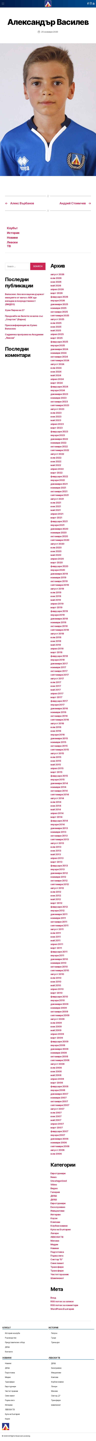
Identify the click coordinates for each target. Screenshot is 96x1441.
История (13, 233)
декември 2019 (59, 573)
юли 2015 (55, 757)
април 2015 (56, 768)
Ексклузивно (57, 1207)
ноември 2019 (58, 577)
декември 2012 (59, 873)
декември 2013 (59, 828)
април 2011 (56, 944)
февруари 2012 (59, 906)
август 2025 (57, 319)
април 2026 (57, 289)
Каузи (53, 1218)
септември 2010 (59, 970)
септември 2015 (59, 749)
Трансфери (57, 1267)
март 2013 (56, 862)
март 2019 (56, 607)
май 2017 (55, 689)
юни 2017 (55, 686)
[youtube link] (93, 3)
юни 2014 (55, 805)
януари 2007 (57, 1135)
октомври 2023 (59, 401)
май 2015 (55, 764)
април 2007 (57, 1124)
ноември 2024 (58, 353)
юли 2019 (55, 592)
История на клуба (12, 1333)
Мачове (54, 1240)
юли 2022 (55, 457)
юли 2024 (56, 368)
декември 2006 (59, 1139)
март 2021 (56, 517)
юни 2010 (55, 981)
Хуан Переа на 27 (14, 310)
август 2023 (57, 409)
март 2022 (56, 472)
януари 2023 (57, 435)
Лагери (54, 1233)
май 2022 (55, 465)
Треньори (55, 1342)
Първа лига (56, 1255)
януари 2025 (57, 345)
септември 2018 (59, 630)
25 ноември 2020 (49, 32)
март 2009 (56, 1037)
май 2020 (55, 555)
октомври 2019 (59, 581)
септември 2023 (59, 405)
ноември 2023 (58, 398)
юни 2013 (55, 850)
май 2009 (55, 1030)
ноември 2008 (58, 1052)
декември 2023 (59, 394)
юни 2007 (56, 1116)
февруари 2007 (59, 1131)
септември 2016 (59, 719)
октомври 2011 (58, 921)
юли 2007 (56, 1112)
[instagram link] (91, 3)
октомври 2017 (59, 671)
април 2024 (57, 379)
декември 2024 (59, 349)
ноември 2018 (58, 622)
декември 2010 (59, 959)
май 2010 (55, 985)
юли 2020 (56, 547)
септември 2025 (59, 315)
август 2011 (57, 929)
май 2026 (55, 285)
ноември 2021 (58, 487)
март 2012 (56, 903)
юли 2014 (55, 802)
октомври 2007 (59, 1101)
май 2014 (55, 809)
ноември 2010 (58, 963)
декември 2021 (59, 484)
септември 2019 (59, 585)
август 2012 (57, 888)
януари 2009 (57, 1045)
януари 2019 (57, 615)
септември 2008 (59, 1060)
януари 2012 (57, 910)
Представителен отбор (15, 1342)
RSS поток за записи (62, 1301)
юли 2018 (55, 637)
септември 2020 (59, 540)
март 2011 (56, 948)
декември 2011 (59, 914)
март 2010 (56, 993)
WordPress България (62, 1309)
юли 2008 (56, 1067)
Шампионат (57, 1278)
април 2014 (56, 813)
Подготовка (57, 1252)
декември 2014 (59, 783)
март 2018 (56, 652)
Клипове (55, 1222)
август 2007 (57, 1109)
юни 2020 (56, 551)
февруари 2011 (59, 951)
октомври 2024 (59, 356)
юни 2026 (55, 282)
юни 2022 (55, 461)
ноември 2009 (58, 1008)
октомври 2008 (59, 1056)
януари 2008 (57, 1090)
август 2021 (57, 499)
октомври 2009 (59, 1011)
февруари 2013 (59, 865)
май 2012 (55, 899)
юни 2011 (55, 936)
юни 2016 (55, 731)
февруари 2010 (59, 996)
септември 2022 (59, 450)
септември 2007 (59, 1105)
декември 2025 (59, 304)
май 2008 (55, 1075)
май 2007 (55, 1120)
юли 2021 (55, 502)
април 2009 (57, 1034)
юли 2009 (56, 1022)
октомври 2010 (59, 966)
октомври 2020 (59, 536)
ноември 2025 (58, 308)
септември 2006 (59, 1146)
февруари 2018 (59, 656)
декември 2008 (59, 1049)
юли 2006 (56, 1153)
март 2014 (56, 817)
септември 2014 (59, 794)
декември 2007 (59, 1094)
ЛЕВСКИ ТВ (56, 1237)
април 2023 (57, 424)
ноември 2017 (58, 667)
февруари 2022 (59, 476)
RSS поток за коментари (64, 1305)
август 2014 (57, 798)
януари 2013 (57, 869)
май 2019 (55, 600)
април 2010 (57, 989)
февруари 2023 (59, 431)
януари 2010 (57, 1000)
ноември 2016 (58, 712)
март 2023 (56, 427)
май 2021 (55, 510)
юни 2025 (55, 326)
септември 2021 (59, 495)
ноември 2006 (58, 1142)
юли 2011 (55, 933)
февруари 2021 (59, 521)
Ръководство (10, 1338)
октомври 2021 (59, 491)
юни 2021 (55, 506)
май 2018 (55, 645)
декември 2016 (59, 708)
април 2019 (56, 603)
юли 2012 (55, 892)
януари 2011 (57, 955)
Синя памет (57, 1263)
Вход (53, 1297)
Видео (54, 1188)
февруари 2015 (59, 776)
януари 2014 (57, 824)
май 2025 (55, 330)
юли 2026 (56, 278)
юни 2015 (55, 761)
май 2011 (55, 940)
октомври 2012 (59, 880)
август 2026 (57, 274)
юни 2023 (55, 416)
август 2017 (57, 678)
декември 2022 (59, 439)
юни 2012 (55, 895)
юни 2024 (55, 371)
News (53, 1177)
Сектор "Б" (56, 1259)
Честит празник (59, 1274)
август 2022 (57, 454)
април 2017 (56, 693)
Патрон (54, 1333)
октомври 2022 (59, 446)
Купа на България (60, 1229)
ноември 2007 (58, 1097)
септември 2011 (59, 925)
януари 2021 (57, 525)
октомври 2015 (59, 746)
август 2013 (57, 843)
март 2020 (56, 562)
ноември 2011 (58, 918)
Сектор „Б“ (55, 1396)
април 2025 (57, 334)
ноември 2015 (58, 742)
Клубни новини (59, 1225)
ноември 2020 (58, 532)
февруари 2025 (59, 341)
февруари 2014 (59, 820)
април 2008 (57, 1079)
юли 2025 (56, 323)
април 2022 (57, 469)
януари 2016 (57, 734)
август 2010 (57, 974)
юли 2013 (55, 847)
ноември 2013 (58, 832)
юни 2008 (56, 1071)
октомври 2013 (59, 835)
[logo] (48, 3)
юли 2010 (55, 978)
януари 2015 (57, 779)
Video (53, 1184)
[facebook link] (88, 3)
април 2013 (56, 858)
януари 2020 (57, 570)
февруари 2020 (59, 566)
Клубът (12, 228)
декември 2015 (59, 738)
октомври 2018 (59, 626)
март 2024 (56, 383)
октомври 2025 (59, 311)
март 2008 (56, 1082)
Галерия (55, 1192)
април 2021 (56, 514)
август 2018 (57, 633)
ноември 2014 (58, 787)
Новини (12, 237)
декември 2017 (59, 663)
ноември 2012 (58, 877)
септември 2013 (59, 839)
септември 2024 (59, 360)
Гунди (53, 1338)
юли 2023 (56, 413)
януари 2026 (57, 300)
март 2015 (56, 772)
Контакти (9, 1352)
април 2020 (57, 558)
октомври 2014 (59, 790)
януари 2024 (57, 390)
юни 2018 (55, 641)
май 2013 (55, 854)
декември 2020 (59, 529)
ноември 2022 (58, 442)
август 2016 (57, 723)
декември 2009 (59, 1004)
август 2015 (57, 753)
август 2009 (57, 1019)
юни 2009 (56, 1026)
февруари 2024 (59, 386)
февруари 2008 (59, 1086)
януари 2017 (57, 704)
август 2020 (57, 543)
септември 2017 (59, 674)
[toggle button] (3, 3)
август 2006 (57, 1150)
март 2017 (56, 697)
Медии (54, 1244)
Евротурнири (58, 1173)
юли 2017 (55, 682)
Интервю (55, 1214)
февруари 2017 (59, 701)
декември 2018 (59, 618)
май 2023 (55, 420)
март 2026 (56, 293)
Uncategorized (58, 1181)
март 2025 (56, 338)
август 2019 (57, 588)
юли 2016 (55, 727)
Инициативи (57, 1210)
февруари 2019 (59, 611)
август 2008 (57, 1064)
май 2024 (55, 375)
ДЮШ (53, 1196)
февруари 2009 (59, 1041)
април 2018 (56, 648)
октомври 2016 (59, 716)
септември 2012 (59, 884)
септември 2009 (59, 1015)
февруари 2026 (59, 297)
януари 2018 (57, 660)
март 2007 (56, 1127)
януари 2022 (57, 480)
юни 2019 (55, 596)
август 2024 (57, 364)
